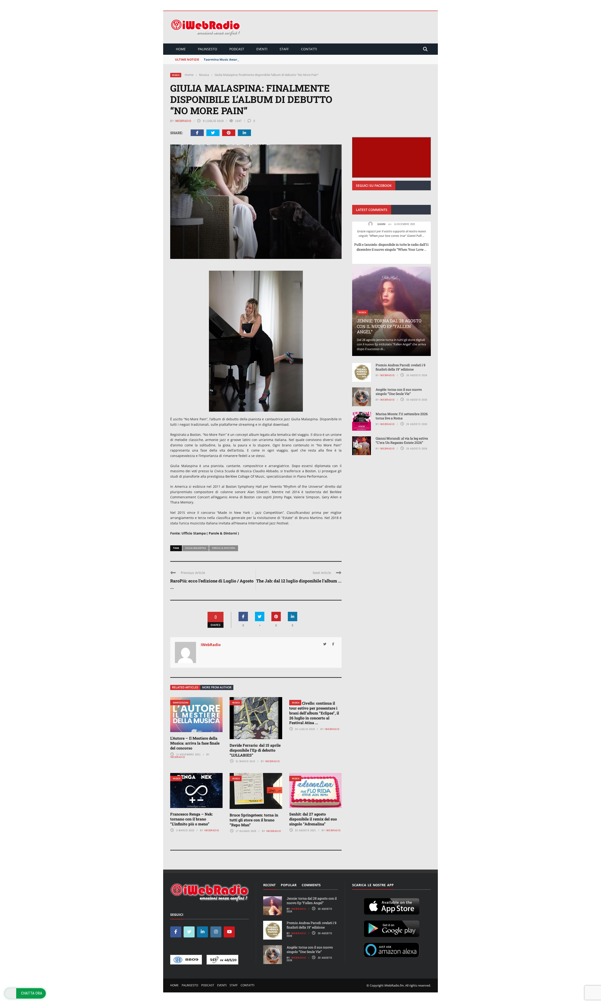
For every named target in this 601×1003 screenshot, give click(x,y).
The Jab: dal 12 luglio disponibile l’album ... (299, 581)
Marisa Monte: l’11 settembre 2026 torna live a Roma (402, 416)
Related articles (185, 687)
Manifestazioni (180, 702)
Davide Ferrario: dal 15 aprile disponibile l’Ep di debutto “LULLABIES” (255, 750)
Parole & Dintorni (223, 548)
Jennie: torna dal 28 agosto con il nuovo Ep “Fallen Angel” (389, 326)
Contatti (309, 49)
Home (181, 49)
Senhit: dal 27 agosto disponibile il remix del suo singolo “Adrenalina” (313, 819)
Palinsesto (207, 49)
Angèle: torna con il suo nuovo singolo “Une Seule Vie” (399, 391)
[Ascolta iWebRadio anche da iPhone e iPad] (391, 905)
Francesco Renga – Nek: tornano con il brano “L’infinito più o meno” (191, 819)
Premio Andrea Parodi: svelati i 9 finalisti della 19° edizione (400, 367)
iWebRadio (183, 121)
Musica (175, 75)
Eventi (261, 49)
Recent (269, 885)
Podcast (236, 49)
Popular (289, 885)
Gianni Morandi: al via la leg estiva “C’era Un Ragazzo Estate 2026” (402, 440)
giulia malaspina (195, 548)
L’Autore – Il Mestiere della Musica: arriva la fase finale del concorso (195, 743)
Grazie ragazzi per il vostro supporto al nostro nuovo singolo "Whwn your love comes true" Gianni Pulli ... (391, 233)
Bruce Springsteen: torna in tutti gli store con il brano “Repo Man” (254, 819)
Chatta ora (31, 993)
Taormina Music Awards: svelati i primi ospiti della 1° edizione (250, 59)
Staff (284, 49)
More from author (216, 687)
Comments (311, 885)
